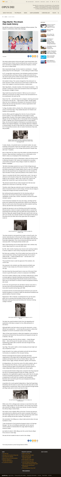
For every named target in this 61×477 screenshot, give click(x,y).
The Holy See (5, 453)
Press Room (43, 1)
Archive (49, 475)
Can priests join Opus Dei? (28, 461)
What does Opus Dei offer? (28, 455)
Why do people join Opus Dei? (28, 468)
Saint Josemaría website (8, 456)
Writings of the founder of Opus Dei (10, 455)
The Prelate (18, 12)
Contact (47, 1)
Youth (54, 12)
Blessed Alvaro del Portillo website (10, 458)
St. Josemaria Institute (7, 462)
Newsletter (37, 1)
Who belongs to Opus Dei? (28, 459)
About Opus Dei (7, 12)
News (25, 12)
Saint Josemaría (34, 12)
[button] (35, 56)
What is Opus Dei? (26, 453)
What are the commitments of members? (28, 466)
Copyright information (32, 475)
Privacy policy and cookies (20, 475)
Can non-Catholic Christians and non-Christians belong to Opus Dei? (30, 463)
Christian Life (46, 12)
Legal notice (11, 475)
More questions (26, 470)
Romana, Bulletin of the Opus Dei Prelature (8, 460)
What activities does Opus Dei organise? (26, 457)
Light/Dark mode (30, 1)
